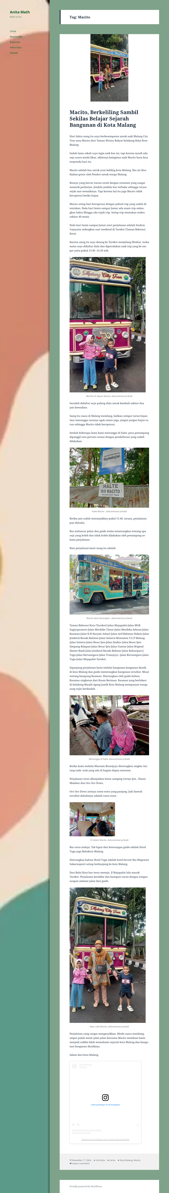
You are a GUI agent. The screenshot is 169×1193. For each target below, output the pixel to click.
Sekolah (14, 52)
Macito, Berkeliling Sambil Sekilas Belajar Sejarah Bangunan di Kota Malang (104, 118)
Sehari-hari (15, 47)
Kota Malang (126, 1160)
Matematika (16, 36)
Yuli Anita (100, 1160)
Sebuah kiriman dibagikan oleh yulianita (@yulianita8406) (105, 1139)
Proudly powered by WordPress (86, 1186)
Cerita (13, 31)
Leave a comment (81, 1163)
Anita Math (20, 12)
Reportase (15, 42)
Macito (137, 1160)
